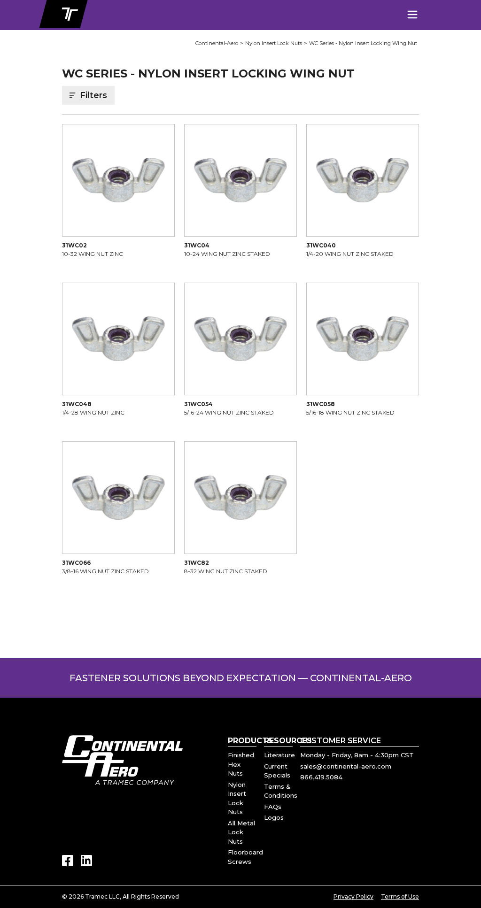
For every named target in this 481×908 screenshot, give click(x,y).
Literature (279, 755)
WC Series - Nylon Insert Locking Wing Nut (363, 43)
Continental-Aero (216, 43)
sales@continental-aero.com (345, 766)
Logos (274, 817)
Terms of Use (400, 896)
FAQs (272, 806)
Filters (93, 95)
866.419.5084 (321, 777)
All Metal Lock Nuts (241, 832)
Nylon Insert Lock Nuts (273, 43)
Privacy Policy (353, 896)
